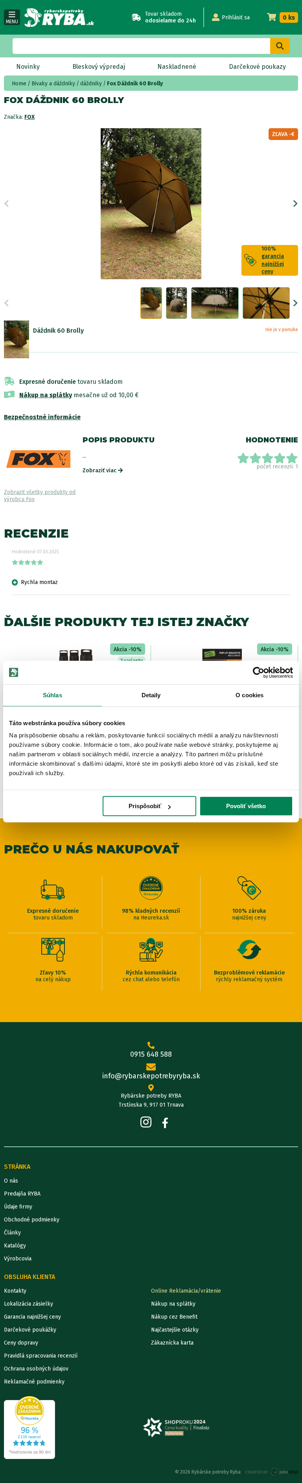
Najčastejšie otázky (175, 1329)
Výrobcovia (17, 1258)
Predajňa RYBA (22, 1193)
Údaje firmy (18, 1206)
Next (295, 203)
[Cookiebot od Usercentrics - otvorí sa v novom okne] (258, 672)
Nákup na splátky (45, 395)
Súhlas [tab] (52, 695)
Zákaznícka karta (172, 1342)
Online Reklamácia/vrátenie (186, 1291)
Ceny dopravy (21, 1342)
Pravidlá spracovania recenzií (40, 1355)
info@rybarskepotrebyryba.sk (151, 1076)
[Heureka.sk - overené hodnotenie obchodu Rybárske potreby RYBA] (29, 1427)
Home (19, 83)
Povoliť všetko (246, 806)
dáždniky (91, 83)
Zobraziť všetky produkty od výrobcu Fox (40, 496)
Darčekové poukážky (30, 1329)
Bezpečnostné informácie (42, 417)
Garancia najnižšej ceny (32, 1317)
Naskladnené (176, 66)
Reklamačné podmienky (34, 1381)
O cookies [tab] (249, 695)
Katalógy (15, 1245)
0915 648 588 (151, 1054)
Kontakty (15, 1291)
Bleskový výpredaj (98, 66)
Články (12, 1232)
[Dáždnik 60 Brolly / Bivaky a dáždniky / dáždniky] (16, 339)
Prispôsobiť (145, 806)
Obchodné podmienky (31, 1219)
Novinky (28, 66)
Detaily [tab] (151, 695)
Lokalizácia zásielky (28, 1304)
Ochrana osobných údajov (36, 1368)
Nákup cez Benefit (174, 1317)
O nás (11, 1180)
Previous (6, 203)
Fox (29, 117)
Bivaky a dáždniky (53, 83)
